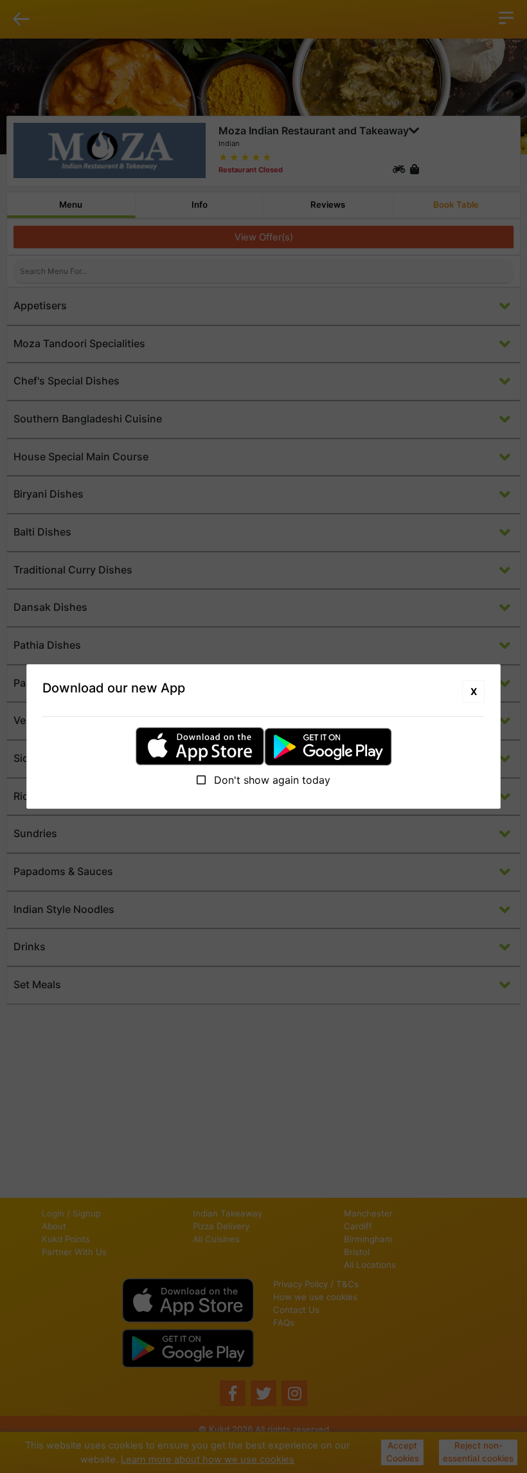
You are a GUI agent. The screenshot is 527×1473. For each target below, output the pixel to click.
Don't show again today (270, 779)
